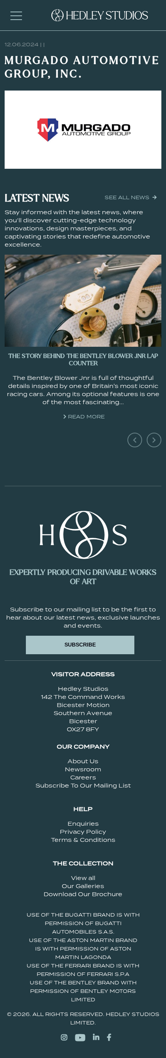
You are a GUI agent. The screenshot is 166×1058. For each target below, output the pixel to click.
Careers (83, 777)
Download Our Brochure (83, 894)
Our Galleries (83, 886)
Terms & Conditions (83, 839)
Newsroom (83, 769)
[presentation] (135, 440)
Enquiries (83, 823)
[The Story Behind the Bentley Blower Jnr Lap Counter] (83, 301)
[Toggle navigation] (16, 15)
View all (83, 878)
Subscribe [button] (80, 645)
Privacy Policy (83, 831)
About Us (83, 761)
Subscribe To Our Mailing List (83, 785)
